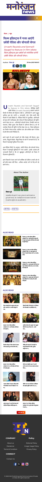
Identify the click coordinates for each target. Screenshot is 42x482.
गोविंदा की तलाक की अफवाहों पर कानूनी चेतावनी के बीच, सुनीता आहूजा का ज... (30, 346)
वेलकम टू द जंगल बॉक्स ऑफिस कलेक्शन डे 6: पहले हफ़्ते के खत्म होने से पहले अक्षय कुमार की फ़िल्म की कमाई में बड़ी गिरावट (30, 239)
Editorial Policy (31, 443)
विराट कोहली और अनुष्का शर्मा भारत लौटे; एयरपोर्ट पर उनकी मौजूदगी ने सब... (10, 307)
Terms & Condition (10, 449)
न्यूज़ (10, 34)
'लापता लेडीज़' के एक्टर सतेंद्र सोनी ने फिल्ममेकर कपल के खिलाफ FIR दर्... (10, 385)
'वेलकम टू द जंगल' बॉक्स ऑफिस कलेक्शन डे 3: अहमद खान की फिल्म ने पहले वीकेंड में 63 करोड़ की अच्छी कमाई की (30, 278)
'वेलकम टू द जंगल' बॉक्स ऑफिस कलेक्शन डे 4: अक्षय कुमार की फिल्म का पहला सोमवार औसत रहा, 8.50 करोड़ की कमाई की (30, 265)
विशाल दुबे (11, 62)
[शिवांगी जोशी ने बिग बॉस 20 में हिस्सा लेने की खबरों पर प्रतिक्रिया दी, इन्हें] (30, 298)
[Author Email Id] (13, 192)
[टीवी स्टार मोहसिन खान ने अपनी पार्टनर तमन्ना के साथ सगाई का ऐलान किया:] (30, 357)
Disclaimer (10, 446)
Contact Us (11, 459)
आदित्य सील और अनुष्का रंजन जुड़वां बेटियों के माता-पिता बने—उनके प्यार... (30, 327)
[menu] (37, 18)
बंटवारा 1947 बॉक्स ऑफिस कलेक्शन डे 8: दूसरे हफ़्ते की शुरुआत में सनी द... (30, 405)
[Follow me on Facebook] (16, 62)
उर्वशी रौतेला (7, 209)
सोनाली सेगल (15, 209)
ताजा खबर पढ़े (21, 412)
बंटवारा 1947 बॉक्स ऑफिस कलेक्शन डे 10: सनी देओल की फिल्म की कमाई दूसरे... (11, 366)
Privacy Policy (32, 449)
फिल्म (5, 34)
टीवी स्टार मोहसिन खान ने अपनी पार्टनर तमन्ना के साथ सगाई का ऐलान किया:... (30, 366)
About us (10, 443)
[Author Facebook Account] (16, 192)
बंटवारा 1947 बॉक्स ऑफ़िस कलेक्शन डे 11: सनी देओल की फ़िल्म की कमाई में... (10, 327)
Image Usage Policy (31, 446)
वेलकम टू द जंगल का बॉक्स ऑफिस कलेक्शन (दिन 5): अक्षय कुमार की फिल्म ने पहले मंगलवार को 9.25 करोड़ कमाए (30, 252)
